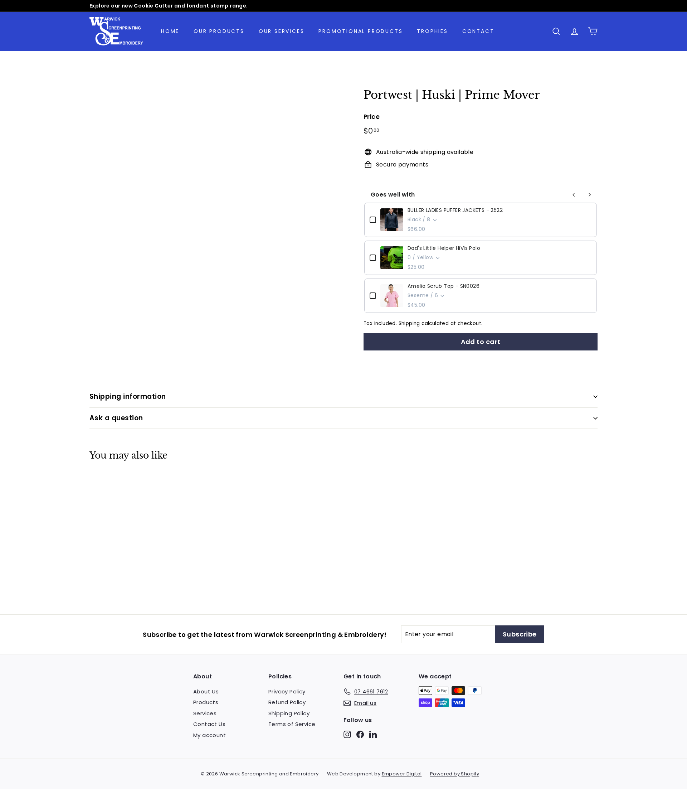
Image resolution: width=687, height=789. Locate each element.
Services (204, 713)
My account (209, 735)
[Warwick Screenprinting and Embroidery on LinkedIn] (373, 734)
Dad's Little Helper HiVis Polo (444, 248)
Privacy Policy (287, 691)
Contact (478, 31)
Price (372, 116)
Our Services (281, 31)
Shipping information (127, 396)
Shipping (409, 323)
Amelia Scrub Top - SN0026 (443, 286)
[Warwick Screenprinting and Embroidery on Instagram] (347, 734)
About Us (206, 691)
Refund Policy (287, 702)
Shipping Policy (289, 713)
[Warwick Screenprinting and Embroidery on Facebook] (360, 734)
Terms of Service (291, 724)
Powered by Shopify (454, 773)
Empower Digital (402, 773)
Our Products (219, 31)
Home (170, 31)
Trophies (432, 31)
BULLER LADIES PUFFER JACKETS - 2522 (455, 210)
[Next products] (590, 195)
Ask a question (116, 418)
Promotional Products (360, 31)
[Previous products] (574, 195)
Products (205, 702)
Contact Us (209, 724)
